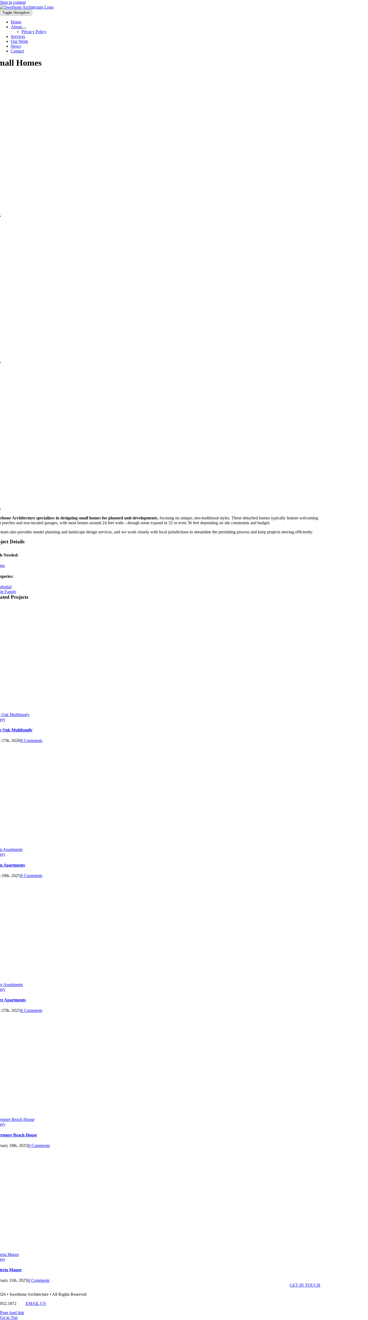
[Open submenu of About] (24, 28)
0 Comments (31, 740)
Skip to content (13, 2)
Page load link (12, 1312)
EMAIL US (36, 1303)
